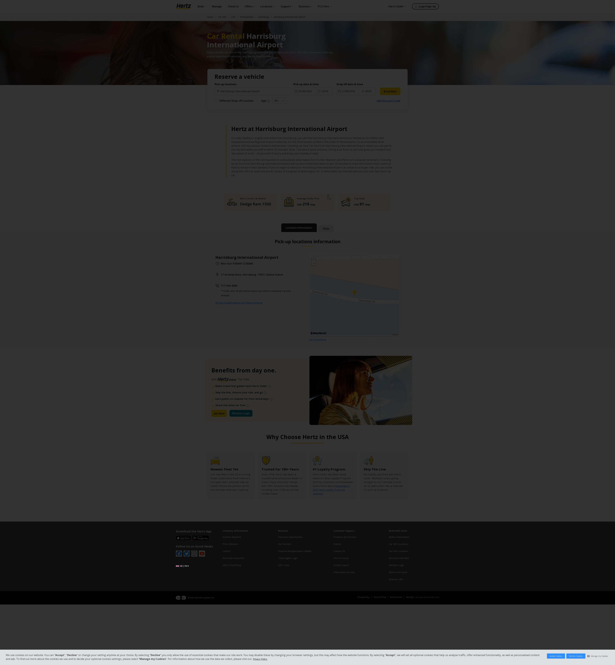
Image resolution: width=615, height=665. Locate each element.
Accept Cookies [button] (556, 656)
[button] (598, 656)
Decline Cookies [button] (576, 656)
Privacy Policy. (260, 659)
